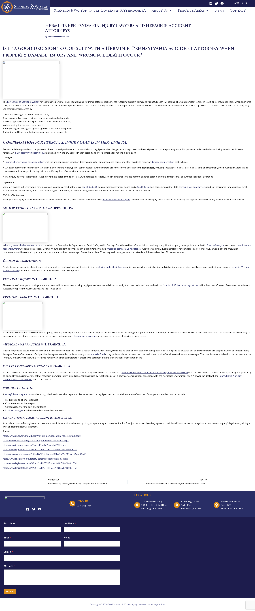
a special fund (98, 354)
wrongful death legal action (18, 394)
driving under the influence (111, 267)
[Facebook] (210, 3)
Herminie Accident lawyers (192, 186)
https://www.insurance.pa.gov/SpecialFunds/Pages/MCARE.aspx (34, 445)
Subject (8, 552)
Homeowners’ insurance (85, 336)
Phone (66, 537)
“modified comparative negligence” (124, 248)
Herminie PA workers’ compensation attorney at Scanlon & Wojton (155, 372)
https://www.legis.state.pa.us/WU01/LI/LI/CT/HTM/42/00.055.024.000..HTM (40, 467)
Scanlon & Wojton (215, 245)
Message (9, 566)
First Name (10, 523)
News (219, 10)
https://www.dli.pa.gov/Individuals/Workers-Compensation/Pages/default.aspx (41, 435)
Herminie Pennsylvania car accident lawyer (26, 161)
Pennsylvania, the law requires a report (25, 245)
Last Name (69, 523)
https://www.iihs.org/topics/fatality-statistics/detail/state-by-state (35, 458)
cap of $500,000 (89, 186)
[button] (241, 3)
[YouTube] (222, 3)
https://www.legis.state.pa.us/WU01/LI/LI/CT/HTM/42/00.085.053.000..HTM (40, 449)
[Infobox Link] (98, 503)
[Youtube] (39, 509)
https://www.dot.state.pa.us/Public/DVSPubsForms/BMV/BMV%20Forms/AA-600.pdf (44, 454)
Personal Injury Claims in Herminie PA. (85, 142)
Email (7, 537)
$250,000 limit (144, 186)
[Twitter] (216, 3)
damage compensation (163, 161)
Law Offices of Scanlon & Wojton (23, 101)
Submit (10, 591)
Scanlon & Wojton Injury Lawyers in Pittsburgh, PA (100, 10)
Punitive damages (14, 410)
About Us (160, 10)
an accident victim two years (116, 199)
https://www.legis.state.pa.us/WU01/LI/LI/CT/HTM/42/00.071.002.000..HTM (40, 463)
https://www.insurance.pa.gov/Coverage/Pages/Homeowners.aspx (36, 440)
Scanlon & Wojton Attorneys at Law (180, 285)
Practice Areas (191, 10)
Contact (238, 10)
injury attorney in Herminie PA (30, 152)
